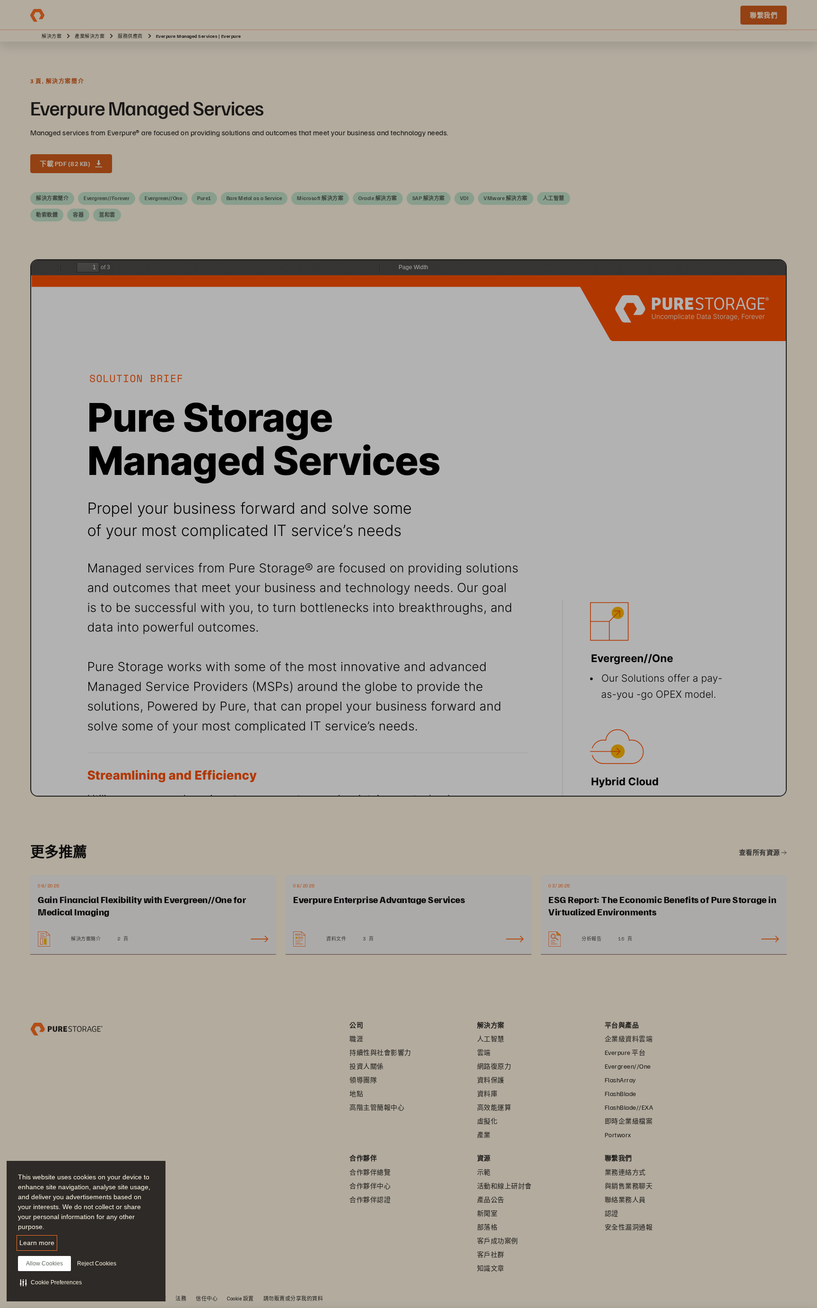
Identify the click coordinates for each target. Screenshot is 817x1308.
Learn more (36, 1243)
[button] (51, 1282)
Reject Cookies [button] (96, 1263)
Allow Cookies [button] (44, 1263)
